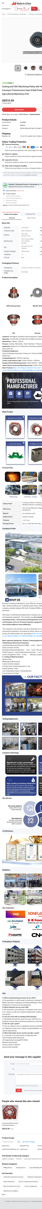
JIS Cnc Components (30, 1186)
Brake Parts (5, 1146)
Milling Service (8, 1167)
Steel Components (9, 1181)
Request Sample (35, 114)
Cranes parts (24, 1149)
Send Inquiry (19, 110)
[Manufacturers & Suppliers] (21, 3)
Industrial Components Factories (13, 1177)
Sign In (5, 205)
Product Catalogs (29, 1142)
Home (3, 14)
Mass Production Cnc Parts (12, 1186)
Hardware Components (34, 1177)
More (3, 1194)
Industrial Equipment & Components (16, 14)
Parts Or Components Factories (28, 1181)
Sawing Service (20, 1167)
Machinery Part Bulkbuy (11, 1191)
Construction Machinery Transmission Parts (11, 1149)
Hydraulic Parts (24, 1146)
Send (18, 1090)
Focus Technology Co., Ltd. (25, 1201)
